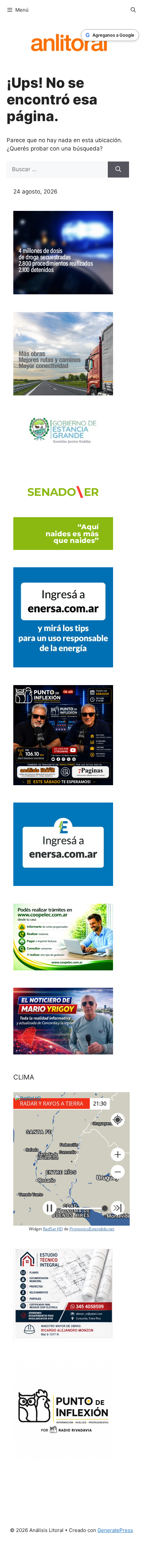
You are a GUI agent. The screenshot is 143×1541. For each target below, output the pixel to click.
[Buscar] (118, 170)
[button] (118, 1155)
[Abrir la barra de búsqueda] (133, 10)
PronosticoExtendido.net (92, 1229)
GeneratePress (115, 1530)
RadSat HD (53, 1229)
